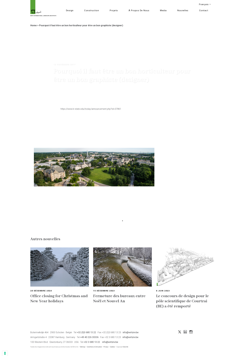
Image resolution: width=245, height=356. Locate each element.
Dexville (125, 347)
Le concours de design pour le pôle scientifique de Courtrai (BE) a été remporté (182, 301)
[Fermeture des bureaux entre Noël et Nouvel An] (122, 267)
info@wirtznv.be (131, 332)
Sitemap (82, 347)
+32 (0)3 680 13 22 (86, 332)
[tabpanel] (94, 183)
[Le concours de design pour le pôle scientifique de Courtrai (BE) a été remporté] (185, 267)
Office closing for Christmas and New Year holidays (59, 299)
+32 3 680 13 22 (92, 342)
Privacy (106, 347)
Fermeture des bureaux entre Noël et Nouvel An (119, 299)
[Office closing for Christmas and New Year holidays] (59, 267)
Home (33, 25)
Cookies (112, 347)
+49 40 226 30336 (89, 337)
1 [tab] (122, 220)
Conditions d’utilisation (94, 347)
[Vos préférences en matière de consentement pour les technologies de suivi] (5, 353)
